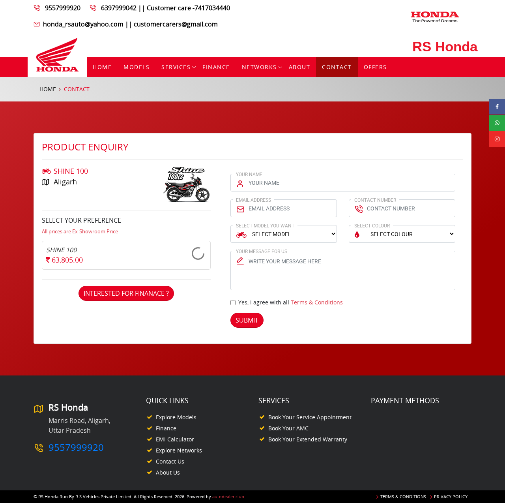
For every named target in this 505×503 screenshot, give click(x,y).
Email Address (253, 200)
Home (102, 67)
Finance (216, 67)
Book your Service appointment (310, 417)
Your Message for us (261, 251)
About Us (168, 472)
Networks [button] (259, 67)
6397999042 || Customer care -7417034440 (165, 8)
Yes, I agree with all (290, 302)
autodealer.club (228, 496)
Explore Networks (179, 450)
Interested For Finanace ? (126, 293)
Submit (247, 320)
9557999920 (62, 8)
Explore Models (176, 417)
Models (136, 67)
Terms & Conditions (317, 302)
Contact (337, 67)
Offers (375, 67)
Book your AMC (288, 428)
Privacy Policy (451, 496)
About (299, 67)
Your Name (249, 174)
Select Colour (372, 225)
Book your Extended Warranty (307, 439)
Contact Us (170, 461)
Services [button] (176, 67)
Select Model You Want (265, 225)
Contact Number (375, 200)
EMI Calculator (175, 439)
